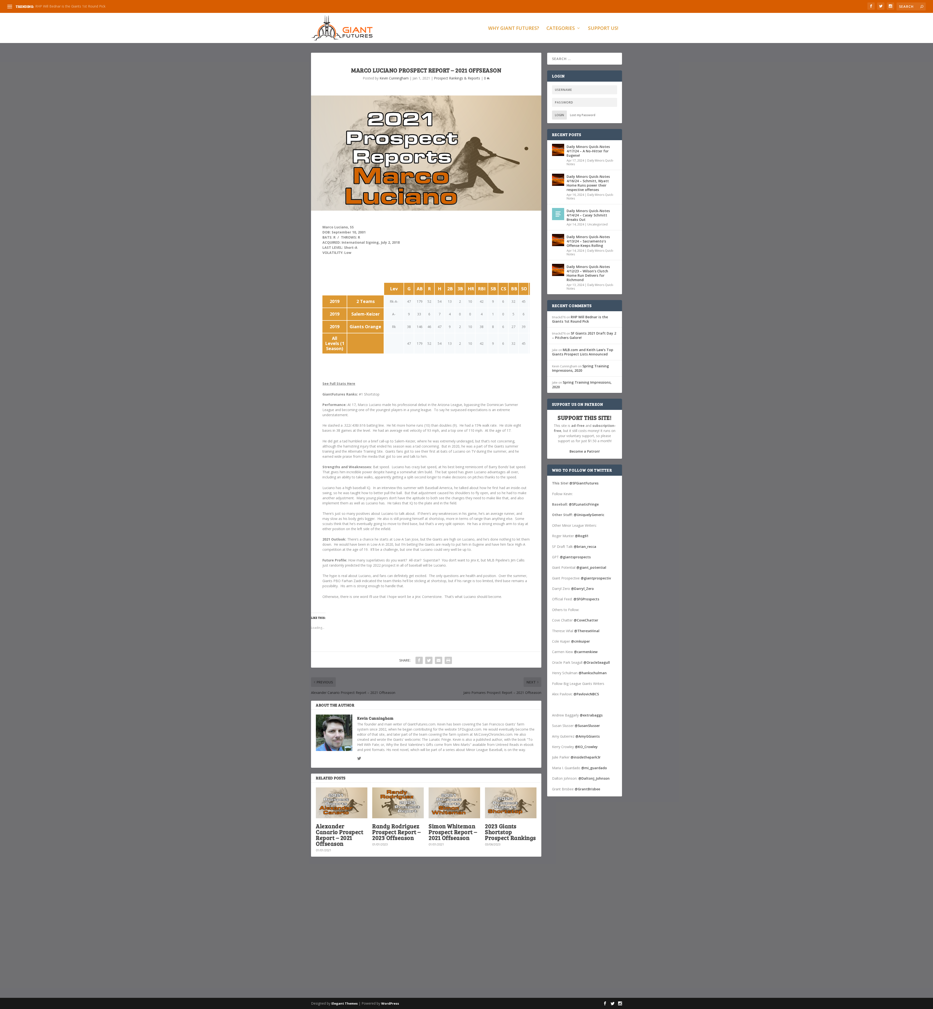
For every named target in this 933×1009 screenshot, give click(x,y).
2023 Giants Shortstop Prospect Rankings (510, 832)
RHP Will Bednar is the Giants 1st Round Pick (70, 6)
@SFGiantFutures (583, 483)
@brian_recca (585, 546)
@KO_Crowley (586, 746)
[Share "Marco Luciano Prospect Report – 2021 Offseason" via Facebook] (419, 660)
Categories (560, 28)
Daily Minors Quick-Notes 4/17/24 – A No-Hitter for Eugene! (588, 151)
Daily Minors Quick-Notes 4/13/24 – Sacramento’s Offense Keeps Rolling (588, 241)
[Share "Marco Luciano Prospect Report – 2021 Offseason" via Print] (448, 660)
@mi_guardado (594, 768)
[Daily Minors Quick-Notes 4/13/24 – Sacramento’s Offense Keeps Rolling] (558, 240)
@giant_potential (591, 567)
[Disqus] (426, 932)
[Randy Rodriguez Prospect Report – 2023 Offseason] (398, 802)
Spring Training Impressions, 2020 (580, 368)
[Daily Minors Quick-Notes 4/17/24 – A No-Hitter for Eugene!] (558, 150)
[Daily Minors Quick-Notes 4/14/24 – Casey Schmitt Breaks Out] (558, 214)
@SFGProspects (586, 599)
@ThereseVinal (586, 631)
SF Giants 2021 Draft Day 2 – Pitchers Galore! (584, 335)
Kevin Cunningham (394, 78)
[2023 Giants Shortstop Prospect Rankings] (510, 802)
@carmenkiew (585, 651)
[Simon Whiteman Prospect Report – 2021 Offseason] (454, 802)
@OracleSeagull (596, 662)
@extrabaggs (591, 715)
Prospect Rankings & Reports (457, 78)
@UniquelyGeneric (589, 514)
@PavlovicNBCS (586, 694)
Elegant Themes (344, 1003)
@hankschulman (593, 673)
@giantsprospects (575, 557)
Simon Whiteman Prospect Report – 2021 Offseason (453, 832)
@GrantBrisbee (587, 789)
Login (559, 115)
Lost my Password (582, 115)
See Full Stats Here (338, 383)
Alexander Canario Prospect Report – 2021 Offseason (339, 834)
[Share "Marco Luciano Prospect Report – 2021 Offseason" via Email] (438, 660)
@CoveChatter (586, 620)
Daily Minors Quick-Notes (590, 162)
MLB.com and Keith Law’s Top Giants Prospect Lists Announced (582, 351)
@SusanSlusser (587, 725)
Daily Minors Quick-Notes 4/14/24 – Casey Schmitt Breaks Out (588, 215)
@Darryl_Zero (582, 588)
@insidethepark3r (585, 757)
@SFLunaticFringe (584, 504)
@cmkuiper (580, 641)
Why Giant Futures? (513, 28)
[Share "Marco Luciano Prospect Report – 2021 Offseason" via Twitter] (429, 660)
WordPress (390, 1003)
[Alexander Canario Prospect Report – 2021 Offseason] (341, 802)
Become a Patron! (585, 451)
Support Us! (603, 28)
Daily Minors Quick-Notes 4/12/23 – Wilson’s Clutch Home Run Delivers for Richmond (588, 273)
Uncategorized (597, 224)
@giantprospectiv (596, 578)
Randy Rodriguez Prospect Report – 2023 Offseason (396, 832)
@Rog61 (581, 536)
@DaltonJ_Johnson (594, 778)
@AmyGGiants (587, 736)
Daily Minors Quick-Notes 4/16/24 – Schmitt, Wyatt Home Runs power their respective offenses (588, 183)
